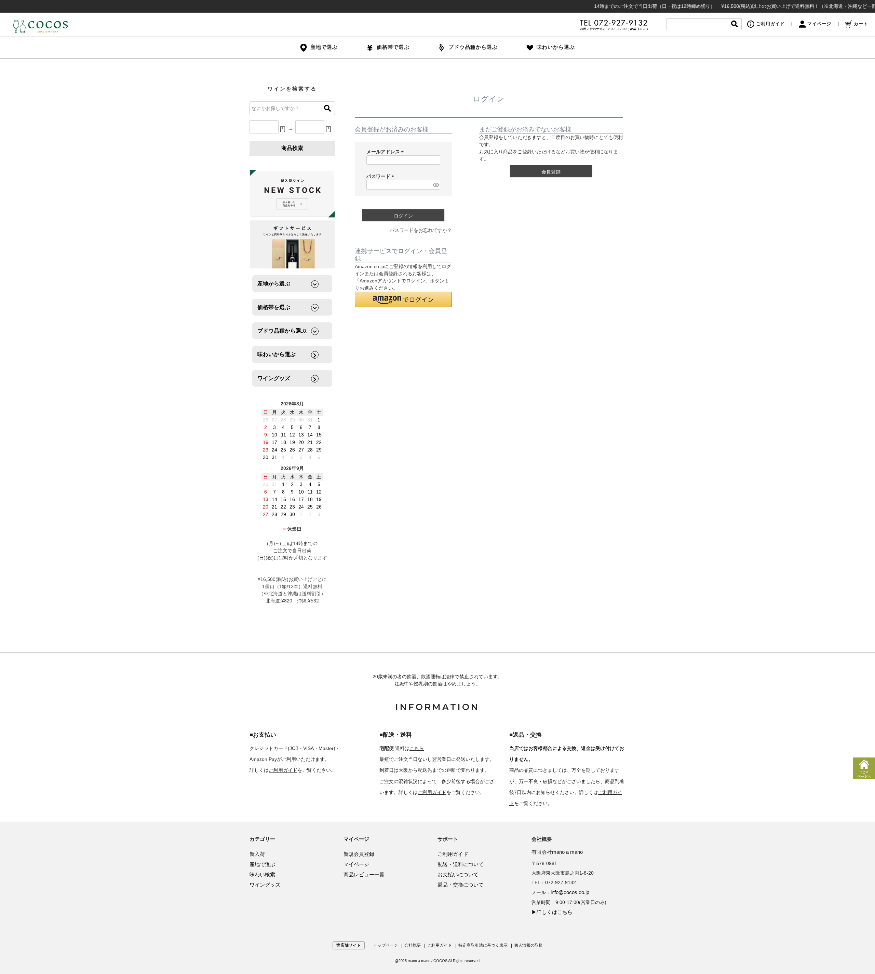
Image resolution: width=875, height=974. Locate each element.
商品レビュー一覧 (364, 874)
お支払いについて (458, 874)
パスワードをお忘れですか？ (421, 230)
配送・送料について (461, 864)
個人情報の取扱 (528, 945)
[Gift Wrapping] (292, 194)
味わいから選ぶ (556, 47)
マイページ (819, 23)
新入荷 (257, 854)
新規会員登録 (359, 854)
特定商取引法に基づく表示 (483, 945)
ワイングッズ (265, 885)
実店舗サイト (348, 945)
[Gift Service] (292, 244)
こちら (416, 748)
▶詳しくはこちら (552, 912)
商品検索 (292, 148)
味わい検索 (262, 874)
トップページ (385, 945)
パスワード (381, 176)
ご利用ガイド (770, 23)
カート (861, 23)
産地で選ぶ (262, 864)
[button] (403, 299)
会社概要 (412, 945)
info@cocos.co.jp (570, 892)
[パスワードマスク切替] (435, 184)
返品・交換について (461, 885)
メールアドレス (386, 151)
